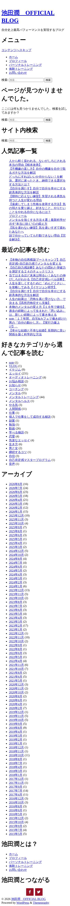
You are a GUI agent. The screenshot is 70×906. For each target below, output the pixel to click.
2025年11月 (16, 519)
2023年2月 (15, 625)
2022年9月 (15, 645)
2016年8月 (15, 806)
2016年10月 (16, 802)
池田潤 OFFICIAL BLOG (28, 899)
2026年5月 (15, 495)
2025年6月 (15, 535)
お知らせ (15, 385)
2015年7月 (15, 830)
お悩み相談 (16, 381)
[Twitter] (39, 892)
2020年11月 (16, 688)
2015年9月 (15, 826)
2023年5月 (15, 613)
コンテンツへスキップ (16, 50)
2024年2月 (15, 582)
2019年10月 (16, 719)
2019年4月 (15, 731)
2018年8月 (15, 759)
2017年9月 (15, 786)
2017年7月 (15, 790)
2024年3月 (15, 578)
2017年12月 (16, 778)
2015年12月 (16, 818)
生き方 (13, 444)
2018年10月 (16, 755)
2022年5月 (15, 657)
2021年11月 (16, 664)
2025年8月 (15, 531)
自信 (12, 456)
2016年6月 (15, 810)
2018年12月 (16, 747)
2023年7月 (15, 605)
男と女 (13, 448)
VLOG (13, 366)
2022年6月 (15, 653)
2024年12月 (16, 550)
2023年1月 (15, 629)
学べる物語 (16, 432)
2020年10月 (16, 692)
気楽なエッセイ (19, 440)
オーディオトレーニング (25, 377)
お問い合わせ (18, 72)
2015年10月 (16, 822)
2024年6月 (15, 566)
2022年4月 (15, 661)
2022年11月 (16, 637)
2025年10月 (16, 523)
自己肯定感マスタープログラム (30, 460)
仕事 (12, 412)
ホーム (13, 57)
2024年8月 (15, 558)
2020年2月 (15, 708)
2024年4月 (15, 574)
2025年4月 (15, 543)
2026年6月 (15, 492)
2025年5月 (15, 539)
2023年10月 (16, 598)
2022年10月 (16, 641)
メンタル (15, 393)
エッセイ (15, 373)
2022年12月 (16, 633)
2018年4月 (15, 767)
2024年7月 (15, 562)
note (11, 362)
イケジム (15, 369)
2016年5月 (15, 814)
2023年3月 (15, 621)
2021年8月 (15, 672)
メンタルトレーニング (24, 397)
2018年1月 (15, 774)
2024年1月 (15, 586)
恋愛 (12, 436)
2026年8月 (15, 484)
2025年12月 (16, 515)
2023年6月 (15, 609)
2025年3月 (15, 547)
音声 (12, 463)
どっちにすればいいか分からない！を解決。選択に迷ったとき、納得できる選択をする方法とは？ (37, 180)
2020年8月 (15, 696)
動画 (12, 428)
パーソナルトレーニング (25, 64)
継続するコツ (18, 452)
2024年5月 (15, 570)
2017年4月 (15, 794)
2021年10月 (16, 668)
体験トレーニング (21, 68)
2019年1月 (15, 743)
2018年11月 (16, 751)
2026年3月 (15, 503)
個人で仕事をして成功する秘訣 (30, 416)
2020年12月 (16, 684)
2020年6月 (15, 700)
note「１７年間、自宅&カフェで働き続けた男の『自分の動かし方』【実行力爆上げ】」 (38, 322)
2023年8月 (15, 602)
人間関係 (15, 408)
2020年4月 (15, 704)
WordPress (22, 902)
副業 (12, 420)
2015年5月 (15, 833)
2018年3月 (15, 771)
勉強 (12, 424)
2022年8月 (15, 649)
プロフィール (18, 61)
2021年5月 (15, 680)
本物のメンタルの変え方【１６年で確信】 (37, 306)
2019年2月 (15, 739)
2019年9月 (15, 723)
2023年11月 (16, 594)
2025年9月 (15, 527)
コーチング (16, 389)
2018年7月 (15, 763)
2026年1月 (15, 511)
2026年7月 (15, 488)
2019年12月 (16, 712)
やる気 (13, 404)
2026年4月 (15, 499)
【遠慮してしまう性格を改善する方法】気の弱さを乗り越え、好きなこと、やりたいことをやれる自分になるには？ (37, 208)
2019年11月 (16, 716)
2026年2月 (15, 507)
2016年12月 (16, 798)
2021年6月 (15, 676)
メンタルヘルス (19, 401)
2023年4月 (15, 617)
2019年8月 (15, 727)
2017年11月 (16, 782)
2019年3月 (15, 735)
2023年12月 (16, 590)
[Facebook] (30, 892)
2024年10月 (16, 554)
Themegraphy (41, 902)
